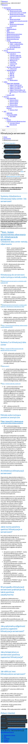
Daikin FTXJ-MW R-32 (16, 87)
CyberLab (12, 65)
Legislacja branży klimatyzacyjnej (16, 121)
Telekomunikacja (11, 29)
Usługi (8, 40)
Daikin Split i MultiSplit (13, 83)
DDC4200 (13, 116)
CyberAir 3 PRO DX (15, 55)
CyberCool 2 (13, 68)
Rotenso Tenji (14, 110)
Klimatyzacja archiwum (13, 37)
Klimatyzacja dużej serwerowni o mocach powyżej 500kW (18, 20)
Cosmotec (10, 78)
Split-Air (12, 75)
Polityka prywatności (16, 729)
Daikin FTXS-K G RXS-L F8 (17, 90)
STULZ (6, 50)
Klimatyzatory (14, 80)
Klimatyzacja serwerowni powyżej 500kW (13, 726)
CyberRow (13, 62)
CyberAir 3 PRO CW (15, 57)
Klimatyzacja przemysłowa (14, 34)
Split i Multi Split (11, 98)
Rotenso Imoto (14, 101)
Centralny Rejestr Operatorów (15, 123)
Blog (8, 126)
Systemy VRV (10, 95)
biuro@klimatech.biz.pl (7, 732)
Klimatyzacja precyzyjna (13, 52)
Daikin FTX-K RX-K (15, 88)
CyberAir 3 (13, 54)
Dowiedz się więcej (12, 146)
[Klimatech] (4, 1)
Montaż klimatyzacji (15, 42)
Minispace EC (14, 60)
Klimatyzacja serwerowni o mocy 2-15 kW (13, 718)
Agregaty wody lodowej (13, 67)
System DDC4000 (12, 115)
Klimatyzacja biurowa (13, 39)
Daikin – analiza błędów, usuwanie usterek (16, 44)
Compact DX (13, 64)
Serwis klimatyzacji (15, 47)
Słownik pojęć (10, 49)
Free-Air (12, 77)
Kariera (9, 120)
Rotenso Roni (13, 105)
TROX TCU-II (10, 32)
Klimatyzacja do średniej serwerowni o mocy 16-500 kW (17, 15)
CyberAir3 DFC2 (14, 59)
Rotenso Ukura (14, 100)
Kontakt (6, 118)
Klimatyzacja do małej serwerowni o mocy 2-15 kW (18, 11)
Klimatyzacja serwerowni (14, 9)
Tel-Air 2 (12, 72)
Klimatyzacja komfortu (13, 36)
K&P (5, 111)
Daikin (5, 82)
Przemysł (9, 27)
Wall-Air (12, 73)
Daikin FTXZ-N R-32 (16, 85)
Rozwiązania (7, 8)
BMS (8, 31)
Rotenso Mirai (14, 103)
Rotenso (6, 96)
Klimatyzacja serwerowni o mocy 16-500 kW (14, 722)
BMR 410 (9, 113)
